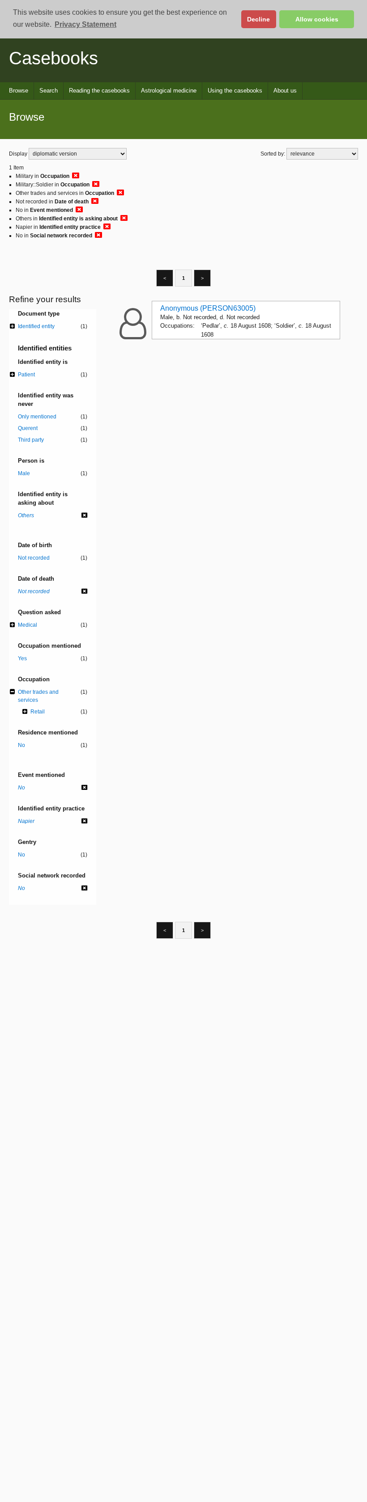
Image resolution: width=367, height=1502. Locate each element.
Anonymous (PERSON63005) (208, 308)
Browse (18, 90)
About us (285, 90)
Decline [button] (258, 19)
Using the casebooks (235, 90)
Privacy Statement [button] (85, 24)
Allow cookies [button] (316, 19)
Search (48, 90)
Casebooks (53, 58)
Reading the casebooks (99, 90)
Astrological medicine (168, 90)
